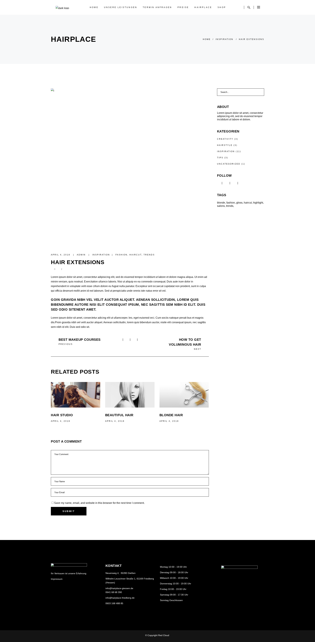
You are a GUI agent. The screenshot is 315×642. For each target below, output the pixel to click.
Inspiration (224, 39)
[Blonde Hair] (184, 395)
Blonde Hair (171, 415)
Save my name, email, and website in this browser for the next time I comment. (99, 503)
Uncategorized (228, 164)
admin (82, 255)
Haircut (135, 255)
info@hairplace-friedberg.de (120, 597)
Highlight (258, 202)
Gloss (239, 202)
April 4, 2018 (61, 255)
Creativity (225, 139)
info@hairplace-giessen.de (119, 588)
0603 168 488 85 (114, 603)
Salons (221, 206)
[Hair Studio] (75, 395)
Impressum (57, 579)
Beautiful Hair (119, 415)
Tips (220, 158)
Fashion (121, 255)
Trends (149, 255)
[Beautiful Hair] (130, 395)
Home (207, 39)
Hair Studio (62, 415)
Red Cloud (164, 635)
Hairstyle (224, 145)
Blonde (221, 202)
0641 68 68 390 (113, 592)
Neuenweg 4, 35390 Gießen (120, 573)
